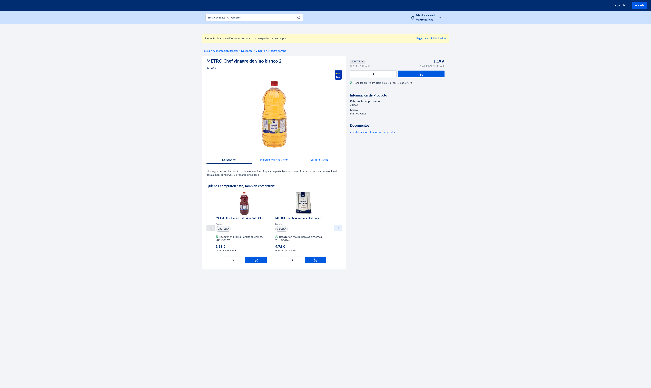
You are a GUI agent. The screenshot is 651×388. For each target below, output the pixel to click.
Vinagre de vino (277, 51)
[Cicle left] (210, 228)
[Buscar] (299, 17)
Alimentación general (225, 51)
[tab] (229, 160)
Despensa (247, 51)
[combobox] (254, 17)
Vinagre (260, 51)
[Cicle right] (338, 228)
